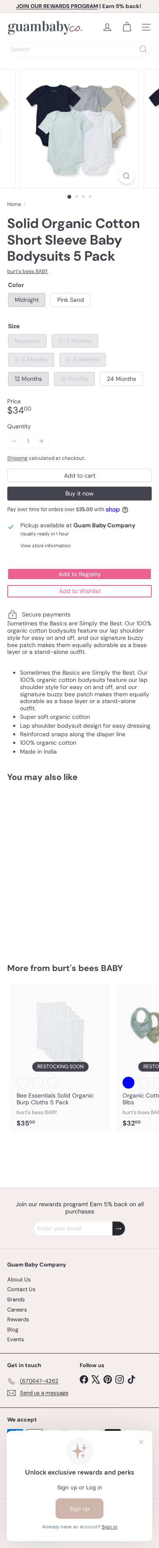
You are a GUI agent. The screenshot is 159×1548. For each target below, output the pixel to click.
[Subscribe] (118, 1229)
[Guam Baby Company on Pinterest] (107, 1378)
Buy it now (79, 493)
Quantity (19, 426)
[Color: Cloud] (22, 1083)
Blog (12, 1329)
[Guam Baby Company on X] (96, 1378)
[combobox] (79, 49)
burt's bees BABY (87, 968)
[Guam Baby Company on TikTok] (131, 1378)
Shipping (17, 458)
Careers (17, 1309)
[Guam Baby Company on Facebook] (84, 1378)
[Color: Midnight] (22, 892)
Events (15, 1339)
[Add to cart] (107, 793)
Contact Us (21, 1289)
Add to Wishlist (79, 591)
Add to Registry (80, 574)
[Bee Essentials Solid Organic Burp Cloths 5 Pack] (60, 1058)
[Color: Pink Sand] (38, 892)
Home (14, 204)
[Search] (143, 49)
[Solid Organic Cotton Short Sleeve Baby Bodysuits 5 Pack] (60, 867)
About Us (19, 1279)
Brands (16, 1299)
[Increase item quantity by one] (42, 441)
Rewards (18, 1319)
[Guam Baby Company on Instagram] (119, 1378)
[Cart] (127, 27)
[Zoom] (126, 176)
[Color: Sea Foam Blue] (128, 1083)
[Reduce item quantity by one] (14, 441)
